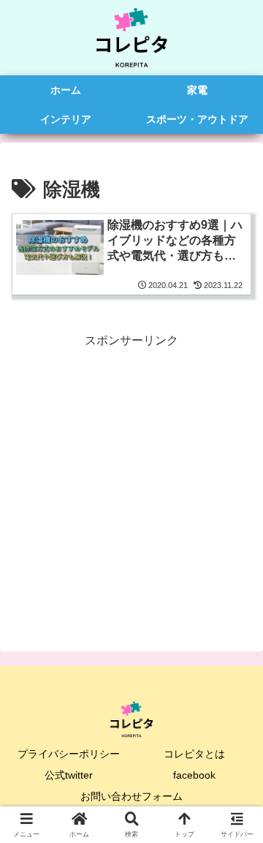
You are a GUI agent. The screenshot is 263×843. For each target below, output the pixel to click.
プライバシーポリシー (69, 754)
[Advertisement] (131, 483)
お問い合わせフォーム (131, 796)
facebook (194, 775)
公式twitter (69, 775)
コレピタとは (194, 754)
